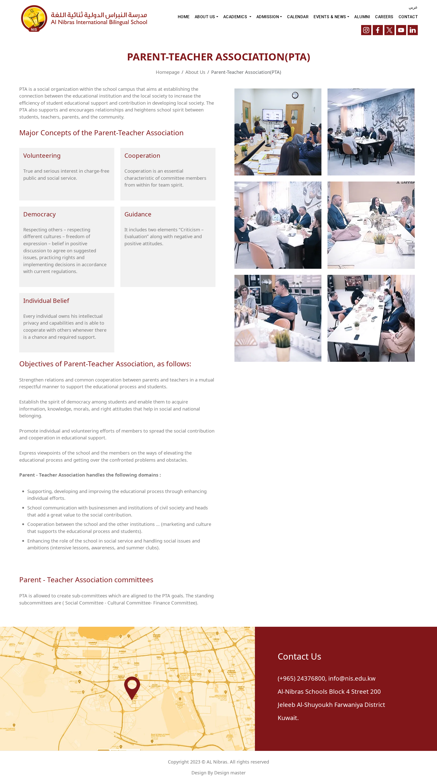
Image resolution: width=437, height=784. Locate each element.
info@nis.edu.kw (352, 678)
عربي (413, 7)
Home (184, 16)
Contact (408, 16)
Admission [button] (267, 16)
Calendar (298, 16)
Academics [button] (235, 16)
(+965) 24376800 (301, 678)
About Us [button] (205, 16)
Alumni (362, 16)
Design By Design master (218, 773)
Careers (384, 16)
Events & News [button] (330, 16)
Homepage (168, 72)
